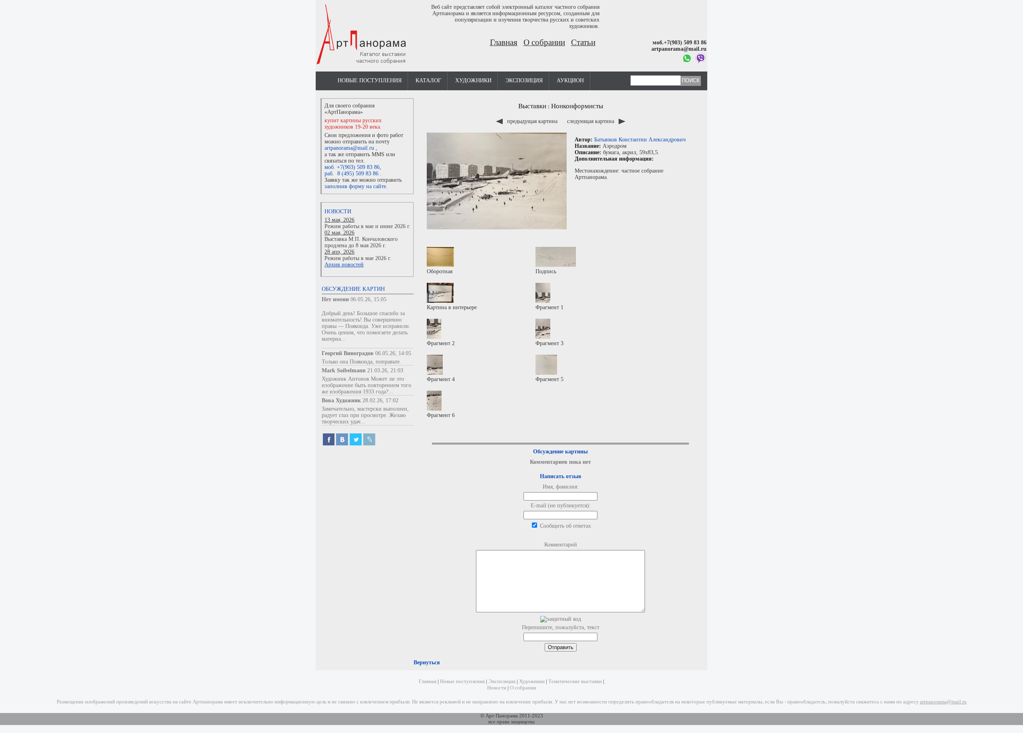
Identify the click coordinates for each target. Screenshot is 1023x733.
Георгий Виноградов (348, 353)
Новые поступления (370, 80)
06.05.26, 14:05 (393, 353)
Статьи (583, 42)
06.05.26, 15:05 (368, 299)
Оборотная (439, 271)
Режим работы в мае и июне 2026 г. (367, 226)
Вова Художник (341, 400)
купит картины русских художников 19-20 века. (353, 123)
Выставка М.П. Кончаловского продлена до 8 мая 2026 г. (361, 242)
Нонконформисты (577, 106)
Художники (473, 80)
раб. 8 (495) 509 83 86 (351, 174)
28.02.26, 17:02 (380, 400)
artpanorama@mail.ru (349, 148)
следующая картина (591, 121)
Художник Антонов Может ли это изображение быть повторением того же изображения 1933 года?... (366, 385)
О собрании (544, 42)
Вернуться (427, 662)
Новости (337, 212)
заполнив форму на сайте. (356, 186)
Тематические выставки (575, 681)
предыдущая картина (532, 121)
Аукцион (570, 80)
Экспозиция (524, 80)
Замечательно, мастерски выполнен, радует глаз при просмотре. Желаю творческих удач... (365, 415)
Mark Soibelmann (344, 370)
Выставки (532, 106)
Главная (503, 42)
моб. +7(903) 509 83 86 (352, 167)
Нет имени (335, 299)
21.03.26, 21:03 (385, 370)
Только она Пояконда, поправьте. (361, 362)
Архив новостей (344, 265)
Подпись (545, 271)
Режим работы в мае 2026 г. (357, 258)
